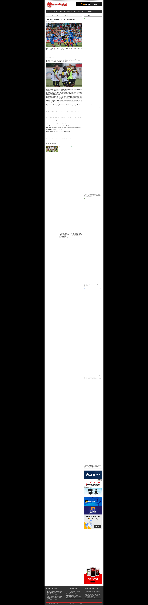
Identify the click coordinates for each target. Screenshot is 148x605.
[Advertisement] (93, 547)
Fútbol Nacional (54, 11)
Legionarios (62, 11)
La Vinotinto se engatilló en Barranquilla (91, 104)
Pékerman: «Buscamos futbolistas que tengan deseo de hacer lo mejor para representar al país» (64, 235)
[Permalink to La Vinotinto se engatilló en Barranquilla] (52, 151)
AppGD (51, 15)
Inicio (48, 11)
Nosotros (90, 11)
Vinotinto (69, 11)
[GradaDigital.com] (57, 7)
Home (49, 15)
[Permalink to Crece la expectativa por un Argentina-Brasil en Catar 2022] (76, 145)
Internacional (76, 11)
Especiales (84, 11)
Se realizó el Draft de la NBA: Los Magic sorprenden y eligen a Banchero (73, 596)
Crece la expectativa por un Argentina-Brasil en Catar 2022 (76, 234)
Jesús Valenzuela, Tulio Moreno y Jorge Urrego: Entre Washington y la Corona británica (54, 597)
